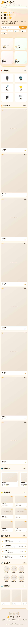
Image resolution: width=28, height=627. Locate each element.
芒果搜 (22, 27)
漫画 (21, 5)
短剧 (19, 5)
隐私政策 (14, 619)
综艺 (14, 5)
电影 (9, 5)
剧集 (11, 5)
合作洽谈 (8, 619)
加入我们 (14, 623)
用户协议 (19, 619)
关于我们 (3, 619)
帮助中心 (25, 619)
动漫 (16, 5)
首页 (6, 5)
